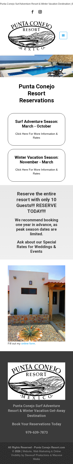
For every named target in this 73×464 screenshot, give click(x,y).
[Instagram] (40, 12)
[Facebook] (32, 12)
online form (28, 343)
